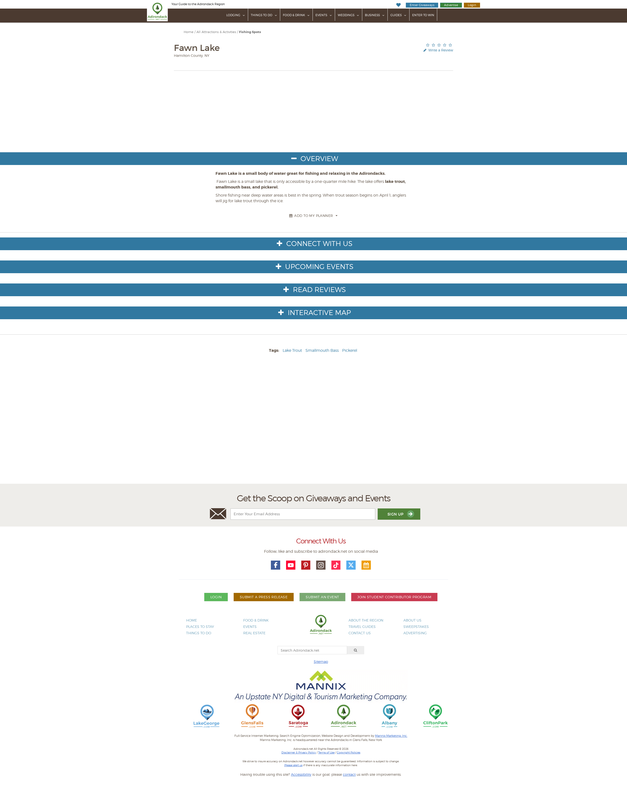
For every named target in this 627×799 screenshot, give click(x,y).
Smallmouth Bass (322, 350)
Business (372, 15)
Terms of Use (326, 752)
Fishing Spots (250, 32)
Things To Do (261, 15)
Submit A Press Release (264, 597)
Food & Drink (294, 15)
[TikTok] (336, 565)
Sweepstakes (416, 626)
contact (349, 774)
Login (472, 5)
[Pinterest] (306, 565)
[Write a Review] (439, 45)
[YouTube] (290, 565)
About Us (412, 620)
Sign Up (396, 514)
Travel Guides (362, 626)
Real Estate (254, 633)
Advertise (451, 5)
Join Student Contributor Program (394, 597)
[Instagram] (321, 565)
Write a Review (440, 50)
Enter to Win (423, 15)
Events (321, 15)
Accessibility (301, 774)
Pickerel (349, 350)
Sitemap (321, 661)
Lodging (233, 15)
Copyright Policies (348, 752)
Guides (396, 15)
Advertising (415, 633)
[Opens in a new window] (206, 716)
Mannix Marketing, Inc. (391, 736)
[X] (351, 565)
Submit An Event (322, 597)
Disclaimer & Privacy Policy (298, 752)
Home (188, 32)
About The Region (366, 620)
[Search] (355, 650)
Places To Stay (200, 626)
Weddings (346, 15)
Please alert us (293, 765)
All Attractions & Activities (216, 32)
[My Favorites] (398, 5)
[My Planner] (366, 565)
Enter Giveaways (422, 5)
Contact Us (360, 633)
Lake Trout (292, 350)
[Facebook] (275, 565)
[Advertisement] (313, 424)
